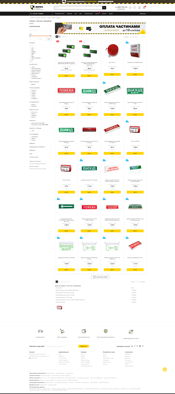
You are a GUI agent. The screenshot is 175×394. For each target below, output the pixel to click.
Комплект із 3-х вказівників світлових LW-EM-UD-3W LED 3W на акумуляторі (89, 64)
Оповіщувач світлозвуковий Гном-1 (135, 62)
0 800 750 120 (34, 358)
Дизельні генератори (50, 380)
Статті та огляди (62, 358)
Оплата (82, 354)
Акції (60, 354)
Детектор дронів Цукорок (70, 377)
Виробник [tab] (32, 43)
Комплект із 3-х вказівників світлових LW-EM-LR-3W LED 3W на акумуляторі (66, 63)
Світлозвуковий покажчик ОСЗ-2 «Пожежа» (65, 295)
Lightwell (33, 53)
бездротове (34, 106)
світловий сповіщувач (36, 78)
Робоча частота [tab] (33, 109)
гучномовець (34, 76)
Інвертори (40, 388)
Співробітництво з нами (108, 358)
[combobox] (80, 7)
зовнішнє (33, 92)
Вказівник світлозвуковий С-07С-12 (135, 257)
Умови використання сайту (87, 366)
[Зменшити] (64, 72)
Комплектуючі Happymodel (96, 377)
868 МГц (33, 117)
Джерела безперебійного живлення (75, 388)
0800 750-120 (122, 7)
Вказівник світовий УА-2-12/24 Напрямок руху (89, 258)
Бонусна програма (85, 364)
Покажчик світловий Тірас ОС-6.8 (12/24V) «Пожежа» (89, 219)
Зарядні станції (46, 388)
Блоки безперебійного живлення (92, 388)
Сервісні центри (106, 362)
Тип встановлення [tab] (34, 87)
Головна (32, 17)
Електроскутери (69, 373)
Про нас (105, 354)
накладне (33, 93)
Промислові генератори (73, 380)
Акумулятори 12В (125, 388)
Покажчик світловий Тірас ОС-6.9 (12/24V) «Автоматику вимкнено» (112, 219)
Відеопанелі (127, 358)
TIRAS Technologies (35, 58)
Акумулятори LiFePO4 (34, 390)
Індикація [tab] (32, 143)
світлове (33, 140)
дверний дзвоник (35, 73)
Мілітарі (126, 364)
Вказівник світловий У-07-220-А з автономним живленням (135, 219)
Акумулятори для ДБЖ (135, 388)
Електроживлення (129, 362)
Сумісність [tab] (32, 120)
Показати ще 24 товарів (101, 277)
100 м (32, 130)
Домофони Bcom (43, 384)
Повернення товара (85, 360)
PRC (32, 54)
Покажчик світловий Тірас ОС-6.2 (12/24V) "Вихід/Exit (135, 180)
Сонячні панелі (32, 388)
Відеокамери (128, 354)
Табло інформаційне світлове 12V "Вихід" (89, 103)
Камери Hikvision (94, 382)
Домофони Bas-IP (52, 384)
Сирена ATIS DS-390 (60, 302)
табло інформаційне (36, 68)
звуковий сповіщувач (36, 70)
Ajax (32, 49)
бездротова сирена (35, 71)
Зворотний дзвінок (121, 9)
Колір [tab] (30, 153)
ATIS (32, 48)
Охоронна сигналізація (41, 17)
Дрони (41, 377)
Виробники (61, 356)
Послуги (105, 356)
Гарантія (83, 358)
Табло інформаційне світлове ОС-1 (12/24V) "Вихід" (112, 103)
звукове (33, 138)
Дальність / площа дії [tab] (35, 128)
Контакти (105, 364)
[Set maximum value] (29, 35)
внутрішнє (33, 90)
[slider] (87, 1)
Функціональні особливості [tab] (37, 147)
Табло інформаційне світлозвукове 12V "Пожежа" (112, 142)
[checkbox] (40, 48)
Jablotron (33, 51)
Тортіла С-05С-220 (135, 141)
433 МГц (33, 113)
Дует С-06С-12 (112, 62)
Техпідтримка (106, 360)
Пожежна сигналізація (65, 375)
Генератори (42, 380)
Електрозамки (128, 360)
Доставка (83, 356)
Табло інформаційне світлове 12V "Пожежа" (66, 103)
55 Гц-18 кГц (34, 112)
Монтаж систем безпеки (64, 362)
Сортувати (126, 37)
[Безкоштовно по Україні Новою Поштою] (127, 42)
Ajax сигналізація (55, 375)
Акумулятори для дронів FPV (109, 377)
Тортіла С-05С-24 (66, 180)
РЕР (45, 377)
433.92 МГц (34, 115)
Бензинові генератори (61, 380)
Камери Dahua (85, 382)
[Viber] (143, 346)
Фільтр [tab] (31, 23)
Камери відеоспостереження (61, 382)
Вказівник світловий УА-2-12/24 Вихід (66, 257)
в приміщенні (34, 98)
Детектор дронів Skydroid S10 (57, 377)
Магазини (143, 13)
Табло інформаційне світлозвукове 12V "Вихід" (66, 142)
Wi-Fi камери (78, 382)
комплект (33, 75)
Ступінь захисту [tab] (33, 157)
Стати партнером (63, 364)
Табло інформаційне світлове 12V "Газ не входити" (89, 142)
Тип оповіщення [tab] (33, 134)
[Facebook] (135, 346)
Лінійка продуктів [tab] (34, 81)
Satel (32, 56)
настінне (33, 95)
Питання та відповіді (63, 360)
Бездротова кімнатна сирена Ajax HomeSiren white (67, 290)
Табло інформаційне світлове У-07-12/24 (135, 103)
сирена (33, 67)
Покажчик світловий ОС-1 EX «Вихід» (89, 180)
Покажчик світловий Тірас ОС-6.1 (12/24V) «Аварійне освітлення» (112, 180)
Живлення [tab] (32, 150)
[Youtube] (132, 346)
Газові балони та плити (46, 390)
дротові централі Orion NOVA (37, 123)
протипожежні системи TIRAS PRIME (39, 124)
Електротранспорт (129, 366)
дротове (33, 104)
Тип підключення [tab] (34, 102)
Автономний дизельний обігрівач (59, 390)
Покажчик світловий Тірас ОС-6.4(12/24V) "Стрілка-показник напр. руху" (66, 220)
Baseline (33, 84)
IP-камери (71, 382)
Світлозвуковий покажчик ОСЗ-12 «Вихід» (65, 292)
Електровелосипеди (60, 373)
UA (32, 59)
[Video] (57, 41)
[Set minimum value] (50, 35)
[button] (50, 30)
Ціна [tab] (30, 34)
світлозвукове (34, 136)
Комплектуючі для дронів (83, 377)
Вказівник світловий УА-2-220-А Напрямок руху (112, 258)
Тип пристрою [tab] (33, 64)
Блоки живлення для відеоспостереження (110, 388)
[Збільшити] (69, 72)
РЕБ (48, 377)
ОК (48, 39)
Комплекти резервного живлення (58, 388)
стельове (33, 97)
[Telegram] (140, 346)
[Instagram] (137, 346)
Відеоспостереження (49, 382)
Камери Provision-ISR (104, 382)
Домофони (127, 356)
